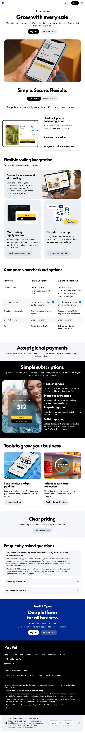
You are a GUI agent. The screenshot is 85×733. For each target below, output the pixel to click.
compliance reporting (61, 563)
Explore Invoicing (13, 502)
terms (70, 696)
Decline (67, 723)
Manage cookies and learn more (20, 727)
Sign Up (33, 31)
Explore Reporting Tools (56, 502)
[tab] (34, 99)
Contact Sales (49, 31)
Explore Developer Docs (19, 253)
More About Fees (42, 530)
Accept (54, 723)
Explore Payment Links (58, 253)
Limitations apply (36, 691)
